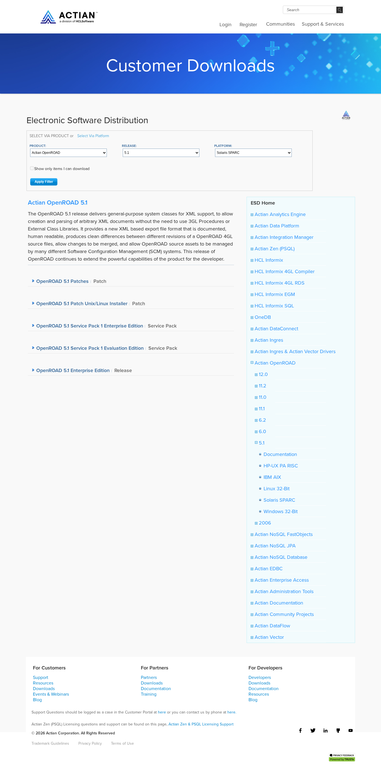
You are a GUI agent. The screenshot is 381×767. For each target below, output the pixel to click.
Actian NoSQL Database (280, 557)
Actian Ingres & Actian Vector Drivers (294, 351)
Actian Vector (268, 636)
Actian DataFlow (271, 625)
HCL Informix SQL (273, 305)
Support (40, 677)
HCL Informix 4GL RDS (279, 282)
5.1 (260, 442)
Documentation (279, 454)
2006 (264, 522)
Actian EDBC (268, 568)
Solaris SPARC (278, 499)
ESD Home (263, 202)
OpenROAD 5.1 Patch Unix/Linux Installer (81, 303)
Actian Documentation (278, 602)
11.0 (261, 397)
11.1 (261, 408)
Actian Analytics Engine (279, 214)
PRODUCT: (38, 145)
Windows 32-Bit (279, 511)
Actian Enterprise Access (281, 579)
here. (231, 712)
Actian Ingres (268, 339)
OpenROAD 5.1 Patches (62, 281)
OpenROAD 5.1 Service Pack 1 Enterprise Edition (89, 325)
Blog (37, 699)
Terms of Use (122, 743)
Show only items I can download (62, 168)
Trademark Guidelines (50, 743)
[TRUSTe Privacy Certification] (342, 756)
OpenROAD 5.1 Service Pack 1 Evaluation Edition (90, 347)
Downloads (44, 688)
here (162, 712)
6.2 (261, 419)
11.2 (261, 385)
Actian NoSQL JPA (274, 545)
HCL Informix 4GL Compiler (284, 271)
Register (248, 24)
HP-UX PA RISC (279, 465)
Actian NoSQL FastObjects (283, 534)
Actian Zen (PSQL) (274, 248)
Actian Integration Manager (283, 237)
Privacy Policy (90, 743)
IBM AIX (271, 477)
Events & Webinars (51, 694)
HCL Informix (268, 259)
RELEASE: (129, 145)
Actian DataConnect (275, 328)
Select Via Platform (93, 135)
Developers (260, 677)
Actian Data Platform (276, 225)
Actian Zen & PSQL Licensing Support (200, 724)
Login (226, 24)
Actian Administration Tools (283, 591)
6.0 (261, 431)
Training (148, 694)
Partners (149, 677)
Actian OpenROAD (274, 362)
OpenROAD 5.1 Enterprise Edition (73, 370)
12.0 (262, 374)
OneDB (262, 317)
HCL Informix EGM (274, 294)
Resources (43, 683)
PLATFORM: (223, 145)
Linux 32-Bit (275, 488)
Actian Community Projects (283, 614)
